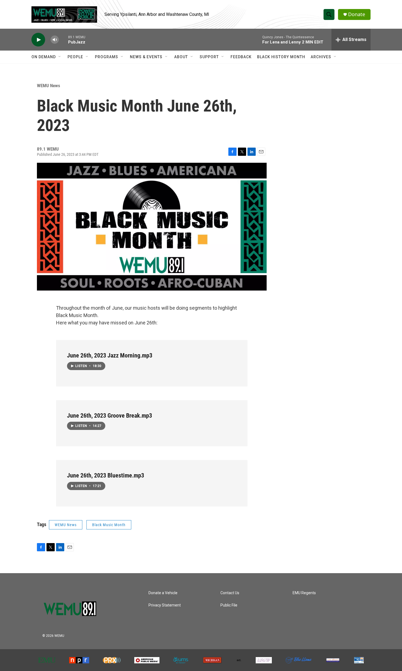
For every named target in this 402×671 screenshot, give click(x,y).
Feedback (241, 57)
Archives (321, 57)
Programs (106, 57)
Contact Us (229, 593)
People (75, 57)
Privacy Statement (164, 605)
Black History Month (281, 57)
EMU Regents (304, 593)
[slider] (63, 39)
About (181, 57)
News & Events (146, 57)
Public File (228, 605)
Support (209, 57)
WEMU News (48, 85)
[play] (38, 40)
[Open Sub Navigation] (60, 57)
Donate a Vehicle (162, 593)
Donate (356, 14)
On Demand (43, 57)
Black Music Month (109, 525)
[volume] (54, 40)
